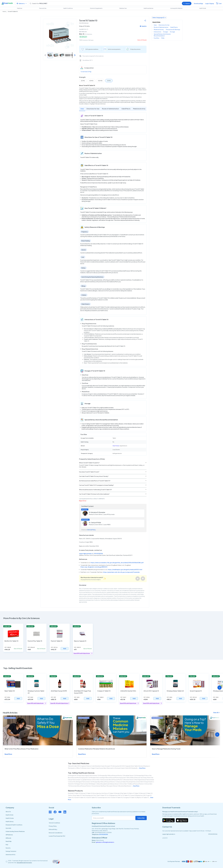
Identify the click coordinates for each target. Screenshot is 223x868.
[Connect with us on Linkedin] (64, 812)
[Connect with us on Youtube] (60, 812)
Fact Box (156, 38)
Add (64, 648)
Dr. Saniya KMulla (95, 522)
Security (8, 848)
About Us (8, 811)
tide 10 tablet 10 (101, 795)
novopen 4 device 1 (112, 786)
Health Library (10, 821)
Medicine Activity (139, 109)
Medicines (19, 8)
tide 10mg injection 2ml (89, 795)
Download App (198, 3)
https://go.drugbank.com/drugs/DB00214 (93, 567)
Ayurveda (8, 828)
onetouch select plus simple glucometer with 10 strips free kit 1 (135, 782)
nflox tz (79, 768)
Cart (220, 3)
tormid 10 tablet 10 (79, 797)
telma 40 (70, 766)
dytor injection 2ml (98, 793)
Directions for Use (93, 109)
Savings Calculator (11, 851)
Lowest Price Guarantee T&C (57, 836)
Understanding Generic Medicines (15, 831)
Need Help (8, 841)
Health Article (9, 815)
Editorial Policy (91, 529)
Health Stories (10, 818)
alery (104, 768)
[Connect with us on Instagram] (50, 812)
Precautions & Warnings (173, 29)
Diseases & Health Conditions (14, 825)
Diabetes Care (123, 8)
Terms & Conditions (54, 823)
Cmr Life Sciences (84, 23)
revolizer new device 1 (125, 786)
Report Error (82, 500)
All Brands (8, 838)
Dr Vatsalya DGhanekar (97, 512)
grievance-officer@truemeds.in (105, 842)
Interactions (157, 32)
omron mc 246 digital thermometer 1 (80, 782)
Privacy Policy (53, 826)
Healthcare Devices (148, 8)
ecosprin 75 (108, 766)
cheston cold (90, 766)
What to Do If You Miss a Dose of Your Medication (21, 749)
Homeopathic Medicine (176, 8)
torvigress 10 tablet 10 (129, 797)
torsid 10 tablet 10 (91, 797)
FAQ (7, 844)
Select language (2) (158, 17)
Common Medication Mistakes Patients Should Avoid (96, 749)
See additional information (24, 862)
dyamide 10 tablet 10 (74, 793)
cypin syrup (99, 768)
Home (4, 11)
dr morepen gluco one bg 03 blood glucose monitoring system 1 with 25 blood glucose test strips (117, 777)
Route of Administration (110, 109)
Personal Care (42, 8)
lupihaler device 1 (87, 779)
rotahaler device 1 (129, 775)
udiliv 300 (77, 766)
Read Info (144, 26)
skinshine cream (100, 766)
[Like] (137, 578)
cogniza (82, 766)
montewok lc (72, 768)
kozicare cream (119, 768)
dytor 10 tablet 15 (110, 793)
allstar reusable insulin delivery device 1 (108, 784)
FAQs (162, 38)
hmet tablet (134, 766)
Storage (172, 32)
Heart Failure (116, 445)
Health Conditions (68, 8)
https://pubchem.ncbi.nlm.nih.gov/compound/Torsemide (121, 572)
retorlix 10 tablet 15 (146, 793)
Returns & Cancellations (55, 832)
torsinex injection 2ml (103, 797)
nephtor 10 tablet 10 (143, 797)
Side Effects (126, 109)
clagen (93, 768)
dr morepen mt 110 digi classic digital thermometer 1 (83, 775)
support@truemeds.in (86, 553)
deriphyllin (135, 768)
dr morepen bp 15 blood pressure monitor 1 (103, 782)
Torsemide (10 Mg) (86, 71)
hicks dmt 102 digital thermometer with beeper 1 (82, 784)
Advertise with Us (10, 854)
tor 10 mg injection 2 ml (113, 795)
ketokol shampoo (144, 766)
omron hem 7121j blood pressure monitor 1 (132, 784)
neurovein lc (110, 768)
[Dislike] (143, 578)
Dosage (165, 32)
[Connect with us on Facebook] (55, 812)
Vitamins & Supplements (96, 8)
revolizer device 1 (129, 779)
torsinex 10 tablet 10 (116, 797)
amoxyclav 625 (117, 766)
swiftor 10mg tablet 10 (74, 795)
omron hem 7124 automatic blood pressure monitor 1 (107, 779)
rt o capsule (126, 766)
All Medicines (9, 834)
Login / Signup (209, 3)
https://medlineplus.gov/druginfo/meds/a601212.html (125, 569)
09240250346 (98, 553)
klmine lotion (86, 768)
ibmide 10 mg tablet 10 (122, 793)
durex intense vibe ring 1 (99, 786)
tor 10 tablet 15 (124, 795)
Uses (82, 109)
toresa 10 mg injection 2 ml (137, 795)
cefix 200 (128, 768)
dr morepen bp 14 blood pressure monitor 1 (111, 775)
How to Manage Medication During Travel (166, 749)
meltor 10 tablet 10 (134, 793)
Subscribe (141, 818)
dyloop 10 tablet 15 (86, 793)
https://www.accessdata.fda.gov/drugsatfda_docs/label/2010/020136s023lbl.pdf (117, 562)
